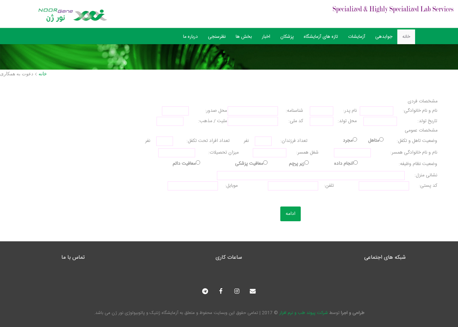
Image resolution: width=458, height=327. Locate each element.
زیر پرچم (296, 164)
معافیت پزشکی (249, 164)
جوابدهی (383, 37)
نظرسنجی (217, 37)
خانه (406, 37)
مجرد (348, 141)
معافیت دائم (184, 164)
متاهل (373, 141)
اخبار (266, 37)
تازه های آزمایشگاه (321, 37)
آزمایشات (356, 37)
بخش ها (244, 37)
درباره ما (190, 37)
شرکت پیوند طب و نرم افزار (303, 313)
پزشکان (287, 37)
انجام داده (343, 164)
